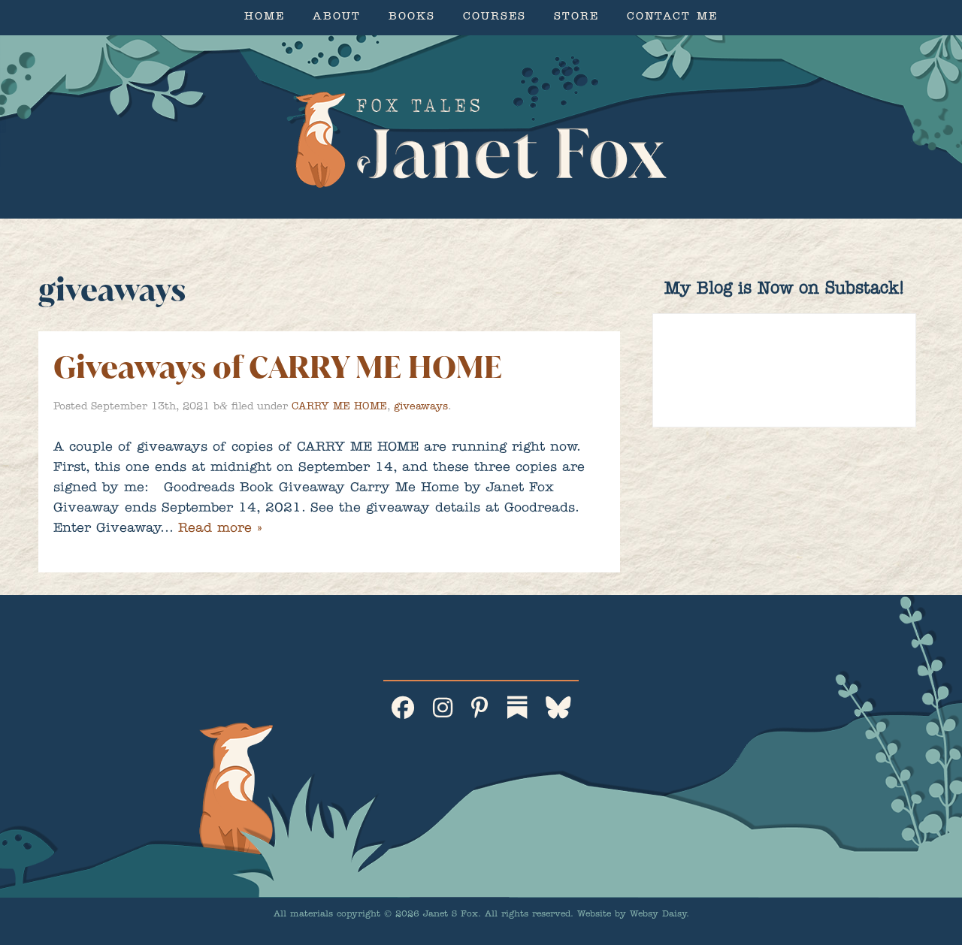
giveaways (421, 407)
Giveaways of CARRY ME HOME (277, 367)
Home (264, 17)
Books (412, 17)
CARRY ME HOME (339, 407)
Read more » (220, 529)
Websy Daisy (658, 914)
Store (576, 17)
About (337, 17)
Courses (494, 17)
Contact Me (672, 17)
